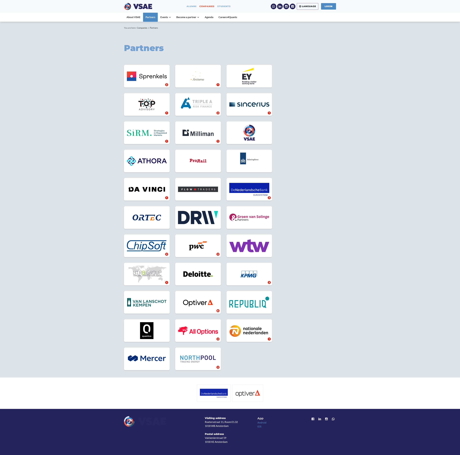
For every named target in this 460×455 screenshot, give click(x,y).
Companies (142, 28)
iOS (259, 426)
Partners (154, 28)
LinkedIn (280, 6)
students (224, 6)
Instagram (286, 6)
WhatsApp (273, 6)
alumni (192, 6)
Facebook (292, 6)
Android (261, 422)
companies (206, 6)
